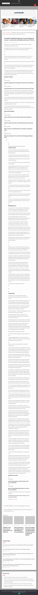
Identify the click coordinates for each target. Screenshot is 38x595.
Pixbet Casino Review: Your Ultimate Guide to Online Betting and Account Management (18, 578)
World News (8, 32)
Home (4, 32)
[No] (36, 592)
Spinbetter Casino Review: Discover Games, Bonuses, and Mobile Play (15, 577)
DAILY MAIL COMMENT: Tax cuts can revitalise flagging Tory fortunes (17, 505)
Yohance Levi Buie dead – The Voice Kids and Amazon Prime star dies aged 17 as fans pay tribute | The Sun (18, 510)
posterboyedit (19, 13)
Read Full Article (14, 499)
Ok (19, 593)
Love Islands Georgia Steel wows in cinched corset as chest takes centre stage (16, 549)
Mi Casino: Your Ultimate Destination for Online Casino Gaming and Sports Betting (18, 583)
